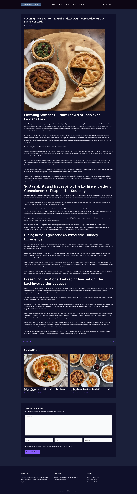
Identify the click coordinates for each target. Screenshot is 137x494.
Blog (74, 4)
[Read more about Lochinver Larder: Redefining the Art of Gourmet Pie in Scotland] (91, 370)
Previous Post (26, 341)
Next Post (112, 341)
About (61, 4)
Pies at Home (27, 393)
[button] (108, 4)
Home (53, 4)
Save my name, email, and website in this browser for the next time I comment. (49, 446)
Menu (67, 4)
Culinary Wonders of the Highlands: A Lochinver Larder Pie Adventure (44, 389)
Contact (82, 4)
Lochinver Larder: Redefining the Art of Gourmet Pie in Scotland (90, 389)
